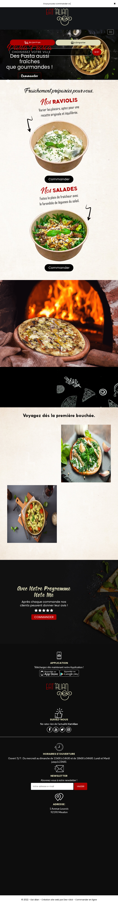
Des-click (68, 899)
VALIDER (80, 786)
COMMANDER (44, 617)
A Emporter (79, 42)
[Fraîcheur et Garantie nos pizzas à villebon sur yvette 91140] (42, 80)
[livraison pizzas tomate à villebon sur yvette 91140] (69, 80)
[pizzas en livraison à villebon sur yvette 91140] (8, 80)
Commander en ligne (86, 899)
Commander (29, 70)
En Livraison (34, 42)
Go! (96, 52)
